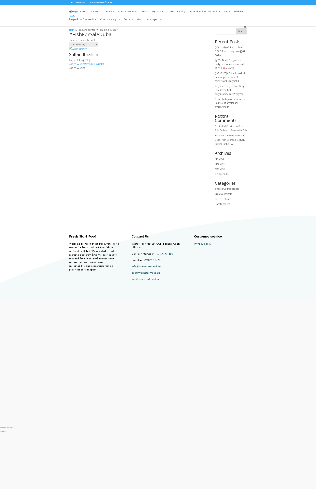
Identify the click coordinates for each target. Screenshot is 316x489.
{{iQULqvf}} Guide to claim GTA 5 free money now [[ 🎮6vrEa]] (230, 51)
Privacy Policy (177, 11)
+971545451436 (164, 254)
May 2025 (220, 168)
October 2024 (222, 173)
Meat (145, 11)
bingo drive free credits (82, 19)
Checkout (95, 11)
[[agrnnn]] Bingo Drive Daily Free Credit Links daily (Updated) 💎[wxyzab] (229, 89)
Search (241, 31)
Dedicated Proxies (224, 126)
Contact (109, 11)
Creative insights (110, 19)
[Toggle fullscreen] (4, 427)
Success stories (132, 19)
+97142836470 (152, 260)
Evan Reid (220, 135)
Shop (227, 11)
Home (72, 11)
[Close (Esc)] (11, 427)
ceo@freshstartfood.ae (146, 273)
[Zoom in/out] (1, 427)
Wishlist (238, 11)
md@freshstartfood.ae (146, 279)
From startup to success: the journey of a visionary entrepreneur (230, 103)
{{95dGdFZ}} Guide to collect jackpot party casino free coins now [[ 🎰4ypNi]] (230, 77)
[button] (86, 63)
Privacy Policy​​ (202, 244)
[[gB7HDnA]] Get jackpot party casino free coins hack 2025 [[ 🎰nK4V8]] (230, 64)
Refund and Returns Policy (204, 11)
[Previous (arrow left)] (1, 431)
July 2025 (219, 158)
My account (159, 11)
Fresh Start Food (127, 11)
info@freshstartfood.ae (146, 266)
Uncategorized (153, 19)
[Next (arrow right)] (4, 431)
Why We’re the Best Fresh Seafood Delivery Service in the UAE (230, 139)
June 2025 (220, 163)
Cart (82, 11)
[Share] (8, 427)
